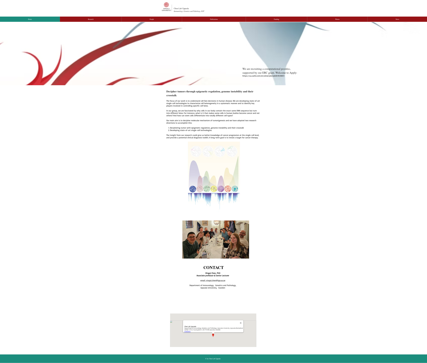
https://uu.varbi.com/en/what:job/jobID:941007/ (263, 76)
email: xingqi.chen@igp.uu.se (212, 280)
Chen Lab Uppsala (181, 8)
